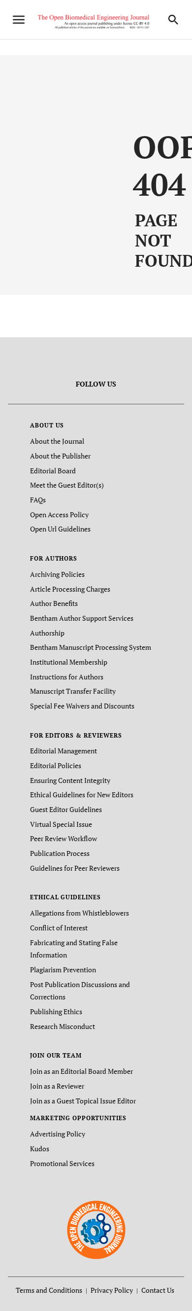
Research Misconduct (62, 1026)
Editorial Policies (55, 765)
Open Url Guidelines (60, 528)
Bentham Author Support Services (81, 618)
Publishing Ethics (56, 1011)
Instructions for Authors (66, 676)
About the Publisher (60, 456)
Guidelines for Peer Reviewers (75, 868)
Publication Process (60, 853)
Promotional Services (62, 1163)
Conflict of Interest (59, 927)
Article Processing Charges (70, 589)
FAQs (38, 499)
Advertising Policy (57, 1133)
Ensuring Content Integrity (70, 780)
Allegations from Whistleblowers (79, 913)
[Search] (173, 20)
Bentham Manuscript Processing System (90, 647)
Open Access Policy (59, 514)
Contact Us (157, 1290)
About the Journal (57, 441)
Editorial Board (53, 470)
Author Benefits (54, 603)
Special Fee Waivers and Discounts (82, 705)
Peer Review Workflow (63, 838)
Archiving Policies (57, 574)
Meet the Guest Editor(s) (67, 485)
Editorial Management (63, 750)
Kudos (39, 1148)
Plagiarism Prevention (63, 969)
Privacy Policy (112, 1290)
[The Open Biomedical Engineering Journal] (96, 1229)
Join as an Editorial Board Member (81, 1071)
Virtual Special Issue (61, 824)
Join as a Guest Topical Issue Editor (83, 1100)
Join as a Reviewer (57, 1086)
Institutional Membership (68, 662)
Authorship (47, 633)
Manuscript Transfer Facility (73, 691)
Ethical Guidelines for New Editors (81, 794)
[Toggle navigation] (19, 20)
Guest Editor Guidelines (66, 809)
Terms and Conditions (49, 1290)
